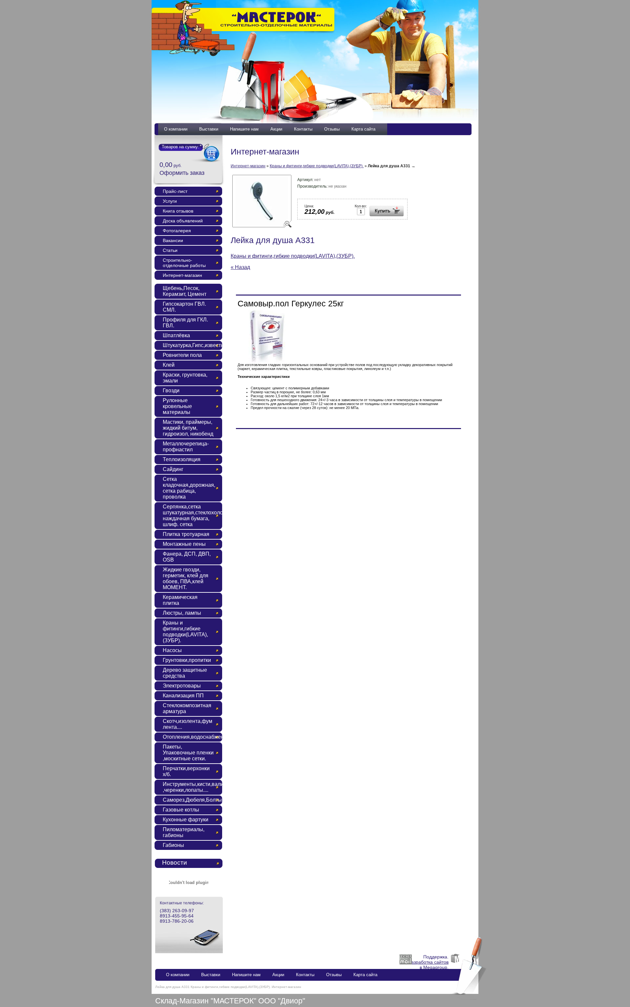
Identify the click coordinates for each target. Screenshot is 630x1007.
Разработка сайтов (428, 962)
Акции (276, 129)
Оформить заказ (181, 173)
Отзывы (332, 129)
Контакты (303, 129)
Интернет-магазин (248, 166)
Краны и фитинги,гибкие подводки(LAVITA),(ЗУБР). (317, 166)
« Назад (240, 267)
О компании (175, 129)
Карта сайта (363, 129)
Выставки (208, 129)
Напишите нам (244, 129)
